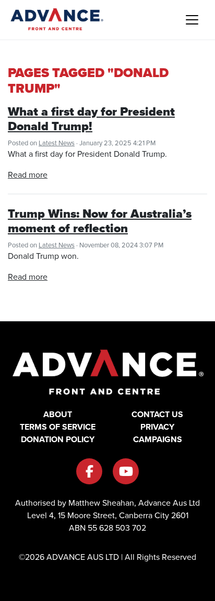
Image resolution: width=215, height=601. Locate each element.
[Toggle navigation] (192, 19)
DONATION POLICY (57, 439)
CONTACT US (157, 414)
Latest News (57, 143)
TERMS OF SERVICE (57, 427)
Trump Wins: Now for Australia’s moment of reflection (100, 221)
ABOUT (57, 414)
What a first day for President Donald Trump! (91, 119)
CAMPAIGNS (157, 439)
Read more (27, 175)
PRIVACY (157, 427)
